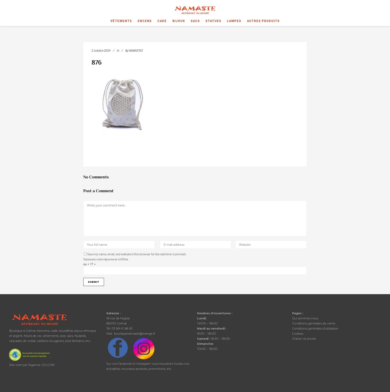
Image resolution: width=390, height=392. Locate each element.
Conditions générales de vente (313, 323)
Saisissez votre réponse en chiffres (105, 259)
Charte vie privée (304, 339)
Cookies (297, 333)
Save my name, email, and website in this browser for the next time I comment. (136, 254)
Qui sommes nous (305, 318)
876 (97, 63)
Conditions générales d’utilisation (315, 328)
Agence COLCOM (42, 365)
